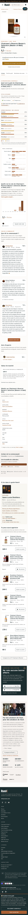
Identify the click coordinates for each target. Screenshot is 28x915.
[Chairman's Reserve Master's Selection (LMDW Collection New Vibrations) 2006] (5, 540)
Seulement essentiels (14, 908)
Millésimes (3, 837)
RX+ (2, 858)
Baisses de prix (4, 841)
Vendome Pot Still (6, 425)
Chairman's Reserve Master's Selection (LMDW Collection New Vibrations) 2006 (17, 538)
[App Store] (2, 891)
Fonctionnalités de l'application (8, 853)
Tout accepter (13, 912)
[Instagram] (5, 802)
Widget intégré (4, 856)
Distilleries (3, 833)
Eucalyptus (7, 116)
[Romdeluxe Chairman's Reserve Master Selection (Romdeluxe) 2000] (5, 578)
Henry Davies (9, 305)
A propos (3, 847)
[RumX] (7, 5)
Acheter (3, 73)
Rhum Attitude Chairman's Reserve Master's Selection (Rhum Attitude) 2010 (17, 637)
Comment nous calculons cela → (8, 382)
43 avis (16, 642)
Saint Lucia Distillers (7, 406)
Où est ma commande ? (6, 864)
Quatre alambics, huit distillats (10, 510)
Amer (6, 120)
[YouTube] (8, 802)
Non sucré (10, 420)
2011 (3, 443)
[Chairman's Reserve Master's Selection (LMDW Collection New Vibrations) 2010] (5, 619)
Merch (2, 818)
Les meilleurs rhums (5, 812)
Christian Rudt (9, 245)
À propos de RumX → (10, 752)
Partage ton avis (5, 866)
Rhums (2, 809)
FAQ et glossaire (5, 826)
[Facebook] (2, 802)
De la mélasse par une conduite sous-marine (14, 513)
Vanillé (6, 132)
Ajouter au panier (20, 549)
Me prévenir (22, 569)
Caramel (3, 112)
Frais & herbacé (6, 100)
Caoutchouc (14, 165)
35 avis (16, 543)
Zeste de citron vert (20, 169)
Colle (13, 172)
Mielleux (18, 152)
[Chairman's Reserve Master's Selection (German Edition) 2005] (5, 599)
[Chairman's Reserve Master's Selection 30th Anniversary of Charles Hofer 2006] (5, 558)
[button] (14, 26)
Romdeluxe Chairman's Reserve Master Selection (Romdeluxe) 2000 (17, 577)
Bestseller (3, 810)
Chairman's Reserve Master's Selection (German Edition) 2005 (17, 597)
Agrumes (6, 124)
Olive (6, 128)
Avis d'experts (4, 828)
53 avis (16, 622)
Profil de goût (9, 73)
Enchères (3, 814)
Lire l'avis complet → (8, 359)
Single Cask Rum (10, 357)
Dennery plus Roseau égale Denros (11, 508)
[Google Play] (6, 891)
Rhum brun (4, 41)
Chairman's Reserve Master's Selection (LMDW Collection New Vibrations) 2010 (17, 617)
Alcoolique (7, 136)
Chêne (13, 159)
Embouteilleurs (4, 835)
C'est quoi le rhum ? (5, 824)
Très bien (8, 50)
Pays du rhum (4, 832)
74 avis (16, 602)
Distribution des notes (19, 73)
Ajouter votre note (19, 224)
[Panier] (25, 5)
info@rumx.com (5, 798)
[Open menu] (2, 4)
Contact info (4, 868)
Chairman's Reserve (7, 411)
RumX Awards (4, 816)
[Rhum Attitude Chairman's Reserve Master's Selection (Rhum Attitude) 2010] (5, 639)
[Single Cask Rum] (4, 357)
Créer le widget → (20, 447)
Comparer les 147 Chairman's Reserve (14, 658)
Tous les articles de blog (6, 830)
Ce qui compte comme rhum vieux (11, 522)
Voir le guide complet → (7, 197)
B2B (2, 855)
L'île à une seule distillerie (9, 518)
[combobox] (17, 4)
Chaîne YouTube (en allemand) (11, 755)
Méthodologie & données (6, 851)
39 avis (16, 582)
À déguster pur (16, 100)
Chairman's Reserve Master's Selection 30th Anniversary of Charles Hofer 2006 (16, 556)
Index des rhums (5, 839)
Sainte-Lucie (5, 401)
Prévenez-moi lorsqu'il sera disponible (14, 63)
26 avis (16, 562)
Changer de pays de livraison (14, 66)
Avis (2, 849)
